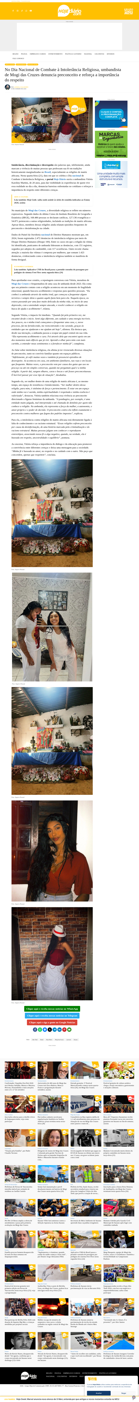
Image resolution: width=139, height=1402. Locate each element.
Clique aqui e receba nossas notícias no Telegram (52, 1015)
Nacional (73, 1250)
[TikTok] (22, 11)
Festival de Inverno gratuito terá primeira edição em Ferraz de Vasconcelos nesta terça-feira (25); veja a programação (20, 1289)
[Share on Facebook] (35, 1029)
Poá (72, 1184)
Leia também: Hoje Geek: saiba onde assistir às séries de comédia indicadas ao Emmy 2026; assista (52, 201)
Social (6, 1218)
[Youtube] (30, 11)
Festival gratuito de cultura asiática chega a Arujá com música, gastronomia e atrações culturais (118, 1085)
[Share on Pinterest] (64, 1029)
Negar (123, 1393)
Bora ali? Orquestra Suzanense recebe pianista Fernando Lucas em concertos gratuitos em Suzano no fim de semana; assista (118, 1120)
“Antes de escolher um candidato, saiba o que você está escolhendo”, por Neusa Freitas (86, 1356)
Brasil (48, 172)
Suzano (76, 1039)
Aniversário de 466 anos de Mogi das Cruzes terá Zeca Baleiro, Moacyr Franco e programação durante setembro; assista (52, 1086)
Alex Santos (106, 1317)
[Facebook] (13, 11)
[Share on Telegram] (54, 1029)
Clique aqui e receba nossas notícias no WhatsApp (52, 1008)
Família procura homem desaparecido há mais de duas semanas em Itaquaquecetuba (19, 1254)
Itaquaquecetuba (108, 1283)
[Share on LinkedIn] (59, 1029)
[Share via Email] (69, 1029)
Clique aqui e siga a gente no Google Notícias (52, 1022)
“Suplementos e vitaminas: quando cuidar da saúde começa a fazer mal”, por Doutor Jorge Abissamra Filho (52, 1254)
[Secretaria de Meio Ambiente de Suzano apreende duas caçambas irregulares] (86, 1207)
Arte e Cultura (9, 64)
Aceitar (99, 1393)
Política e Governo (43, 1114)
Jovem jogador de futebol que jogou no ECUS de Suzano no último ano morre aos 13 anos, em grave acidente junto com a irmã (86, 1154)
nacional (76, 175)
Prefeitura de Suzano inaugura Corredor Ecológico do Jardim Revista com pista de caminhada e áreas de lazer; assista (118, 1356)
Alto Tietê (34, 1039)
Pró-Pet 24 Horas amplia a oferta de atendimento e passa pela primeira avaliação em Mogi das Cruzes (18, 1223)
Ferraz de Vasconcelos (11, 1184)
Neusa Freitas (74, 1351)
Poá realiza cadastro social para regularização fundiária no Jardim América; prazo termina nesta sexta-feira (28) (51, 1120)
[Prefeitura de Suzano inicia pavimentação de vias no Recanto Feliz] (86, 1273)
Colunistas (8, 1148)
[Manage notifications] (134, 1397)
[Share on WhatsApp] (40, 1029)
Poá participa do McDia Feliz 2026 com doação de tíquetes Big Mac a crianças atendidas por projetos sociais (20, 1322)
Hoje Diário (60, 179)
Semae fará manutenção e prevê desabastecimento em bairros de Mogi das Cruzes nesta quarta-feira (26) (52, 1189)
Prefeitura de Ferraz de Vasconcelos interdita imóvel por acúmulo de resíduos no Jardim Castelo (18, 1189)
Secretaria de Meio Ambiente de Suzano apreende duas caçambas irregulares (86, 1222)
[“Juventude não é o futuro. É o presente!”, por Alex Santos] (118, 1307)
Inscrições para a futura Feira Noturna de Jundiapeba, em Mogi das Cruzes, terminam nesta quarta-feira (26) (118, 1189)
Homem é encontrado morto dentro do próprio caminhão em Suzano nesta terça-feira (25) (118, 1153)
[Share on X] (50, 1029)
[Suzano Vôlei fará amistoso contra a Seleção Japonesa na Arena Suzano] (53, 1207)
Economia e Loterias (109, 1184)
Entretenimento (21, 64)
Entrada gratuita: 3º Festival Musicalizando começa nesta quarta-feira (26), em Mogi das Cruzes (85, 1085)
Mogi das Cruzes (33, 64)
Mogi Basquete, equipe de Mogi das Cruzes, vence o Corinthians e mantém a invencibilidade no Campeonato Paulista (118, 1255)
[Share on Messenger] (45, 1029)
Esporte (40, 1218)
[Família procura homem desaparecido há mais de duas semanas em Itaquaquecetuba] (20, 1239)
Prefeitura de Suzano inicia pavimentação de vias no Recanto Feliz (86, 1287)
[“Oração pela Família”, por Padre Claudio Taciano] (20, 1138)
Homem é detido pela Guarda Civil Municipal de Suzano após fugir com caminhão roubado (117, 1223)
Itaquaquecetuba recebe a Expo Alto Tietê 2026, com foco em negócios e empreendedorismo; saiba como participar (117, 1289)
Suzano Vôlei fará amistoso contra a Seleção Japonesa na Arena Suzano (51, 1222)
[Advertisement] (69, 36)
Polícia (72, 1148)
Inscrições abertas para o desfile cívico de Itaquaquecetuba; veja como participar (20, 1119)
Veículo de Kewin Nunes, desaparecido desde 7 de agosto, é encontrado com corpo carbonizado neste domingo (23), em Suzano (53, 1357)
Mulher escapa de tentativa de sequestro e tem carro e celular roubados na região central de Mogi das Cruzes (53, 1323)
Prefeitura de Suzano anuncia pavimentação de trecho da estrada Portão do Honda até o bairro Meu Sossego (84, 1323)
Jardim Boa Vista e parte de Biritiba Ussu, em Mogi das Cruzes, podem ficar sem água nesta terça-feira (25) (53, 1288)
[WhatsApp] (26, 11)
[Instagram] (17, 11)
